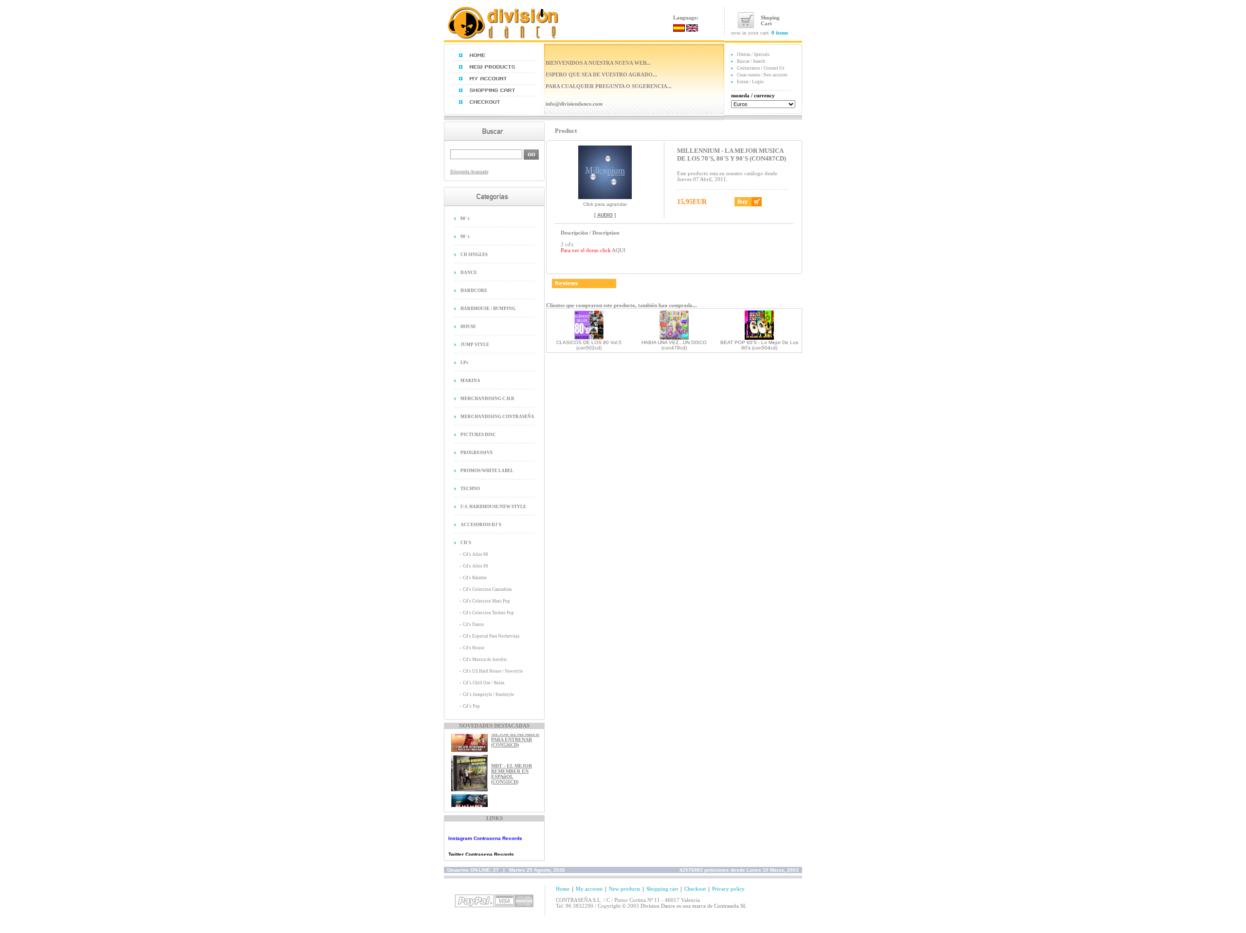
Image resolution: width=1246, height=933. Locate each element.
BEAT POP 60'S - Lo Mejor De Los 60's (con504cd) (759, 345)
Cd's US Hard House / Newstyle (493, 671)
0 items (779, 33)
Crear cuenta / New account (762, 75)
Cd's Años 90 (475, 566)
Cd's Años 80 (475, 554)
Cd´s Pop (471, 706)
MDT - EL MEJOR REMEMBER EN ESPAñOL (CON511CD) (511, 766)
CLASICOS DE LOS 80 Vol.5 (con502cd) (589, 345)
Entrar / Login (750, 81)
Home (562, 889)
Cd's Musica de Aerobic (485, 659)
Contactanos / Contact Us (761, 68)
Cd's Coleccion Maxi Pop (486, 601)
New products (624, 889)
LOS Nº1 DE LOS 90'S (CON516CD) (510, 806)
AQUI (618, 250)
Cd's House (473, 647)
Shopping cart (662, 889)
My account (589, 889)
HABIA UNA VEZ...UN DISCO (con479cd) (674, 345)
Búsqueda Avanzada (469, 171)
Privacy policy (728, 889)
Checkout (695, 889)
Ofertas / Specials (753, 54)
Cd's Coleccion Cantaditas (487, 589)
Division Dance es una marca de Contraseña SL (694, 906)
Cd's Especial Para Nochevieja (491, 636)
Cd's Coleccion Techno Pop (488, 612)
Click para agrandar (605, 204)
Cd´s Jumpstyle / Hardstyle (488, 694)
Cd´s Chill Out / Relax (484, 682)
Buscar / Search (751, 61)
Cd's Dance (473, 624)
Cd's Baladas (475, 577)
